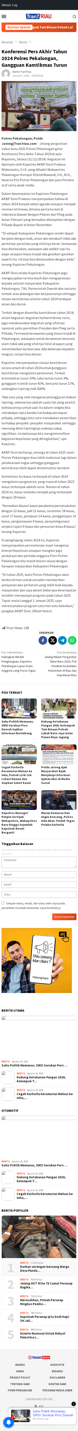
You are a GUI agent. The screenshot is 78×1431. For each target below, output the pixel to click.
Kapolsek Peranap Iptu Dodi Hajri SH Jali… (44, 1319)
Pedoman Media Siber (57, 1390)
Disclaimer (57, 1377)
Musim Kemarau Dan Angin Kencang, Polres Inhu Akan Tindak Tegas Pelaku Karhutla (58, 819)
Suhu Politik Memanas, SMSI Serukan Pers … (34, 1065)
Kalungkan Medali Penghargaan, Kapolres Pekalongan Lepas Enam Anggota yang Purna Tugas (19, 661)
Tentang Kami (20, 1384)
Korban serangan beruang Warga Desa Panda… (44, 1269)
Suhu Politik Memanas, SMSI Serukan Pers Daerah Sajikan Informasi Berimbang (18, 727)
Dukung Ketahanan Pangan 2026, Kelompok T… (41, 1079)
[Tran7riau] (38, 16)
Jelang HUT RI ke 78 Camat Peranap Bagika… (46, 1285)
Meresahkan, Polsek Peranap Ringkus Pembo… (41, 1302)
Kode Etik (57, 1365)
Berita (6, 1061)
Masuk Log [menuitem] (9, 5)
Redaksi (57, 1371)
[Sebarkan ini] (43, 640)
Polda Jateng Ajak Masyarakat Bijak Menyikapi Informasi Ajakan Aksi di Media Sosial (55, 775)
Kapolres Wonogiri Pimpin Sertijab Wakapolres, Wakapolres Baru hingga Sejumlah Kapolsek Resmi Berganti (19, 822)
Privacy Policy (20, 1377)
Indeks (20, 1365)
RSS (41, 1406)
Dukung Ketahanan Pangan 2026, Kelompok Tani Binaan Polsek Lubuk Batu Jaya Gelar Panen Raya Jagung (58, 729)
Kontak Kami (57, 1384)
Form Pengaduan (20, 1390)
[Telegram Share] (62, 640)
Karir (20, 1371)
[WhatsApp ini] (72, 640)
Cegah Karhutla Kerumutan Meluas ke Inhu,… (45, 1096)
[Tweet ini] (52, 640)
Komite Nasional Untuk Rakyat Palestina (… (42, 1335)
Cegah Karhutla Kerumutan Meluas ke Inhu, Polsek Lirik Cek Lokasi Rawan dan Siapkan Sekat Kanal (17, 775)
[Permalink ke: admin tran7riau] (6, 73)
